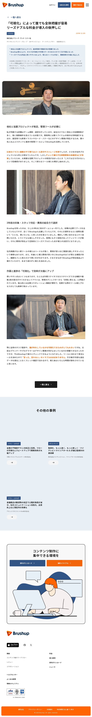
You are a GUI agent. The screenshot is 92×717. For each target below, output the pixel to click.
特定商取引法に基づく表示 (65, 709)
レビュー (10, 662)
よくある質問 (11, 679)
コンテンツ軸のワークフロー (16, 658)
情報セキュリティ (13, 683)
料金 (50, 653)
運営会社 (21, 709)
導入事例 (52, 658)
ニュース (52, 667)
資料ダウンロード (55, 662)
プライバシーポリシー (35, 709)
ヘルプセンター (12, 675)
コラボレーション (13, 666)
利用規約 (50, 709)
